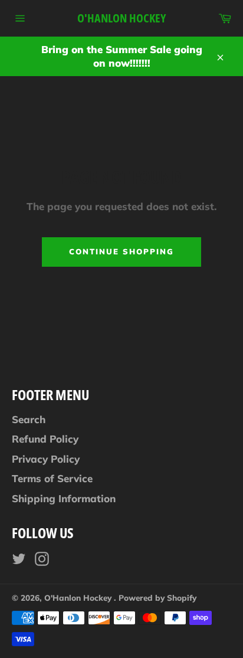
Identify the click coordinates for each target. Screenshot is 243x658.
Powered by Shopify (157, 597)
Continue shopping (121, 251)
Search (28, 419)
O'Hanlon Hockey (121, 18)
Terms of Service (52, 478)
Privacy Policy (46, 459)
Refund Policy (45, 439)
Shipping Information (64, 498)
